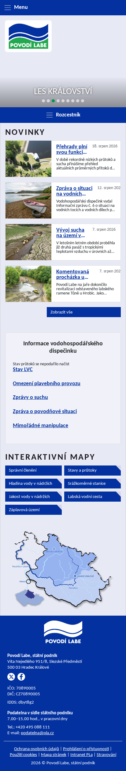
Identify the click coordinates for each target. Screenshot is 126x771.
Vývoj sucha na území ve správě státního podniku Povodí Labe (70, 233)
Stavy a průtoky (82, 470)
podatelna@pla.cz (37, 733)
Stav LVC (23, 370)
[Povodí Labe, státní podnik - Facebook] (21, 677)
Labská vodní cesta (85, 497)
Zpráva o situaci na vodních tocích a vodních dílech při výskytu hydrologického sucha (74, 191)
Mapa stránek (53, 755)
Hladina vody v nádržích (30, 483)
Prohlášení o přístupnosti (86, 749)
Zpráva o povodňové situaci (45, 412)
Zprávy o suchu (30, 398)
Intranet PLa (81, 755)
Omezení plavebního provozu (46, 384)
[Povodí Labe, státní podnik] (28, 36)
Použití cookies (23, 755)
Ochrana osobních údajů (36, 749)
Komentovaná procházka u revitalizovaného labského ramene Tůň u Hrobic (75, 274)
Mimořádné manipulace (40, 426)
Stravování (106, 755)
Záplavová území (24, 510)
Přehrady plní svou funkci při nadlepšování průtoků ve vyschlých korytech (71, 149)
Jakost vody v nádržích (29, 497)
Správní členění (22, 470)
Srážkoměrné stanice (87, 483)
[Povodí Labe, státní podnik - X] (11, 677)
